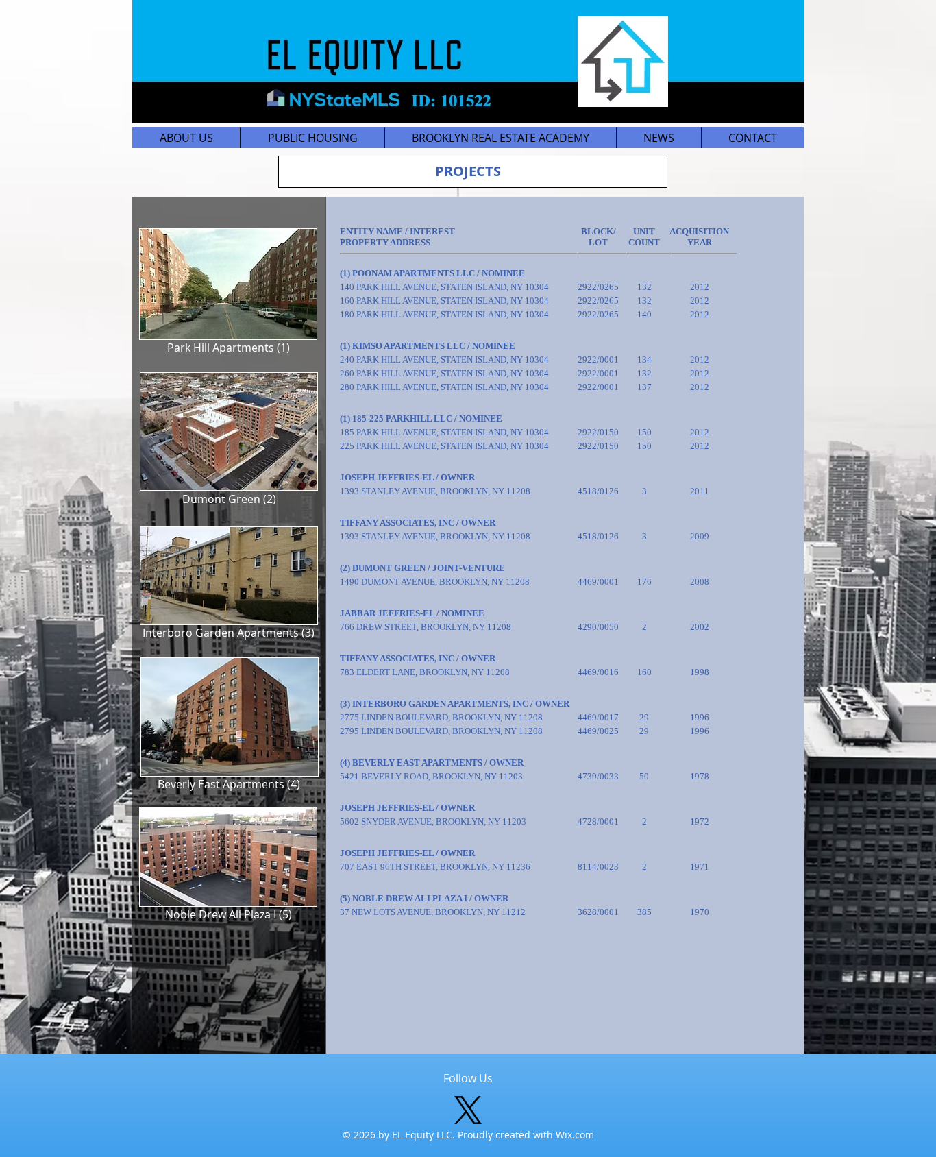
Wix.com (575, 1134)
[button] (312, 137)
